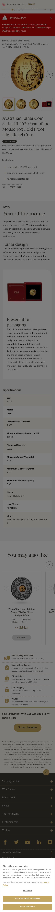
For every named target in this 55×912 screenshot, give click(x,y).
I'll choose (27, 891)
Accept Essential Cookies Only (27, 899)
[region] (27, 885)
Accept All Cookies (27, 907)
